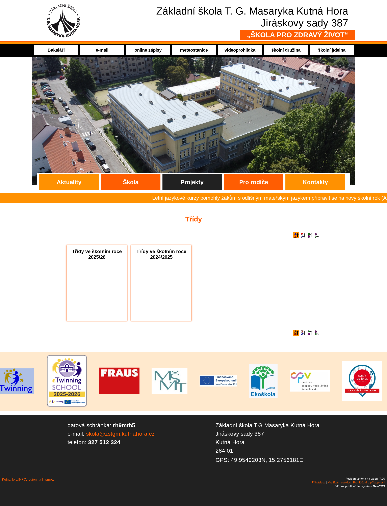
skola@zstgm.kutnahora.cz (120, 434)
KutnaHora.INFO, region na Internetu (28, 479)
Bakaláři (56, 50)
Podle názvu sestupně (303, 235)
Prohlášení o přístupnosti (369, 482)
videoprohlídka (240, 50)
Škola (130, 182)
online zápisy (148, 50)
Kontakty (315, 182)
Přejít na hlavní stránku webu (193, 20)
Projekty (192, 182)
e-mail (102, 50)
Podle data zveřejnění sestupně (317, 235)
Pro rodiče (253, 182)
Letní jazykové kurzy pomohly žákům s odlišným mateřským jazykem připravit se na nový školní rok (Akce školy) (246, 198)
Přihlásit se (319, 482)
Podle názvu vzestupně (296, 235)
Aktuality (69, 182)
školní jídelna (331, 50)
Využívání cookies (339, 482)
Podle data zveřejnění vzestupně (310, 235)
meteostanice (194, 50)
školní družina (286, 50)
